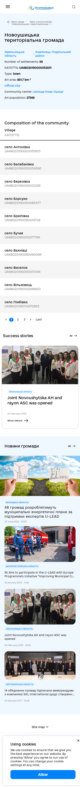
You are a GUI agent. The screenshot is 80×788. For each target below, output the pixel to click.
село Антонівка (17, 147)
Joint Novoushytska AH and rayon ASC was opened (34, 400)
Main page (17, 21)
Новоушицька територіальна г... (32, 24)
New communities (41, 21)
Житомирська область (19, 684)
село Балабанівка (19, 164)
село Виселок (16, 267)
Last (39, 319)
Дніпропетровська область (22, 566)
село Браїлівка (16, 216)
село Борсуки (15, 198)
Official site (12, 85)
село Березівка (17, 181)
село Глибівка (16, 302)
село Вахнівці (15, 250)
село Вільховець (18, 285)
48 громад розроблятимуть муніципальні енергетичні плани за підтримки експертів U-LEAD (38, 511)
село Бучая (13, 233)
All (71, 335)
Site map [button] (38, 727)
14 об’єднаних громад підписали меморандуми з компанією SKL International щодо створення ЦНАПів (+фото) (39, 692)
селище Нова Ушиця (48, 91)
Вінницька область (17, 502)
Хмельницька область (14, 53)
